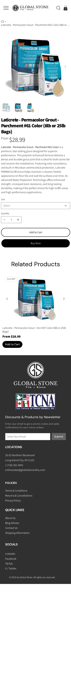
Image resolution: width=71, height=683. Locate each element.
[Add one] (18, 219)
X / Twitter (10, 568)
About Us (10, 518)
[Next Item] (65, 66)
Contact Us (11, 528)
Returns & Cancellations (18, 495)
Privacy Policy (13, 500)
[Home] (2, 21)
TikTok (9, 563)
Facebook (10, 558)
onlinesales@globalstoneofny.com (25, 470)
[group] (35, 311)
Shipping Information (17, 533)
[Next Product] (64, 299)
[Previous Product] (7, 299)
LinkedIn (10, 554)
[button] (58, 8)
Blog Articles (12, 523)
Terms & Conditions (16, 490)
